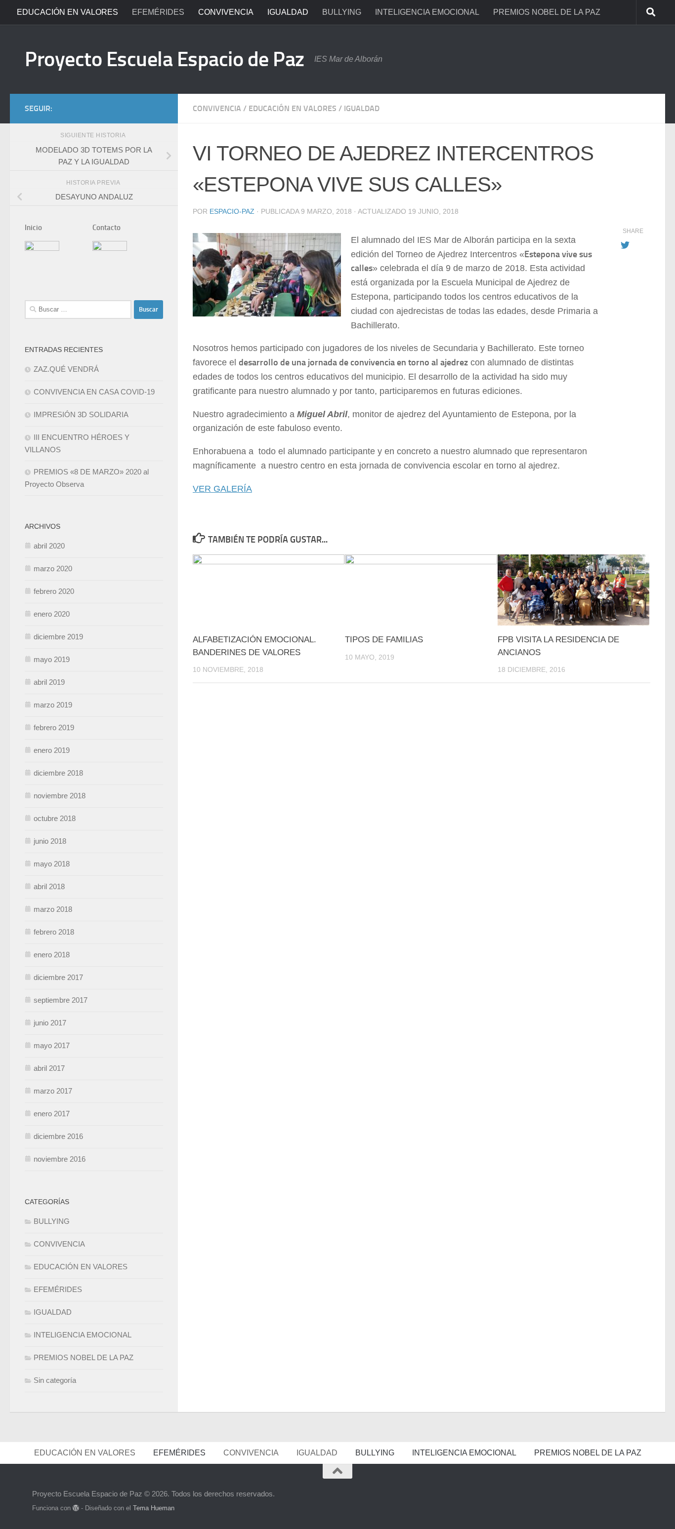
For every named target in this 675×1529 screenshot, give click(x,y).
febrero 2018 (54, 932)
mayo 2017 (52, 1045)
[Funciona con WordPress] (76, 1508)
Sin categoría (55, 1380)
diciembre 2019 (58, 636)
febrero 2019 (54, 727)
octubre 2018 (55, 818)
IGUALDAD (287, 12)
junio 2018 (50, 841)
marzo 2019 (53, 705)
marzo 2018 (53, 909)
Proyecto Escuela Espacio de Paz (164, 59)
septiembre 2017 (60, 1000)
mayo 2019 (52, 659)
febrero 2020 (54, 591)
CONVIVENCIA (225, 12)
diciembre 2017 (58, 977)
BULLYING (341, 12)
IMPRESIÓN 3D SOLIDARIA (81, 414)
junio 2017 (50, 1023)
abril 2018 (49, 886)
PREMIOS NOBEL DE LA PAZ (546, 12)
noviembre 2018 (59, 795)
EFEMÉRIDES (158, 12)
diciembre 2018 (58, 773)
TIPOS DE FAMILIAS (384, 639)
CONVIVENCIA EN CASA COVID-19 (94, 392)
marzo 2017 (53, 1091)
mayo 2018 (52, 864)
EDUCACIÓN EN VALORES (67, 12)
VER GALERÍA (222, 489)
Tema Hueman (153, 1508)
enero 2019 (52, 750)
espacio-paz (232, 211)
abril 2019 (49, 682)
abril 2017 (49, 1068)
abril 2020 (49, 546)
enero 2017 (52, 1113)
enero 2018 (52, 954)
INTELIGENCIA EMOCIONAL (427, 12)
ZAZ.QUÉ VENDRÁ (66, 369)
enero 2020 (52, 614)
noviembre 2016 (59, 1159)
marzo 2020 (53, 568)
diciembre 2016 (58, 1136)
